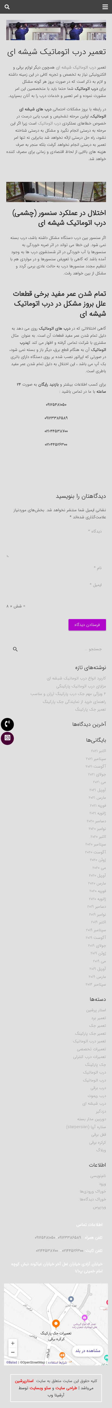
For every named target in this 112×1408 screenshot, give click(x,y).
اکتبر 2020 (98, 836)
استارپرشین (24, 1381)
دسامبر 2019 (96, 906)
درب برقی (98, 1088)
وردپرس (99, 1207)
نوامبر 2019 (97, 914)
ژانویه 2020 (97, 899)
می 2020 (99, 868)
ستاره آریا (56, 36)
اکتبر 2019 (98, 922)
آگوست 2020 (95, 852)
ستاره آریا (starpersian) (86, 1127)
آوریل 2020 (97, 875)
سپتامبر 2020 (95, 844)
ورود (102, 1184)
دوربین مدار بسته (91, 1119)
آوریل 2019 (97, 969)
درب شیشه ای (94, 1103)
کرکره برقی (97, 1142)
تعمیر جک (97, 1025)
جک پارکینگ (95, 1064)
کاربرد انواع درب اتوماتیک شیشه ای (76, 678)
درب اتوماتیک (49, 123)
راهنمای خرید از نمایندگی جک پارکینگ (74, 702)
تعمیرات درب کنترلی (89, 1057)
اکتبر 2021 (98, 751)
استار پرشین (96, 1010)
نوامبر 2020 (97, 829)
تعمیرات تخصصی (91, 1049)
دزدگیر (101, 1111)
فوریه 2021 (98, 805)
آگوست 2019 (96, 937)
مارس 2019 (97, 977)
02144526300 (72, 1250)
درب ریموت (97, 1096)
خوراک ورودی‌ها (93, 1191)
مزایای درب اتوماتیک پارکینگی (81, 686)
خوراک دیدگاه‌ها (93, 1199)
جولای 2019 (97, 945)
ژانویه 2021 (97, 813)
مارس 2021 (97, 797)
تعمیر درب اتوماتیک (89, 1041)
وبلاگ (101, 1150)
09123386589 (56, 198)
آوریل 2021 (97, 790)
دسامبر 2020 (96, 821)
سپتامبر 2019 (96, 930)
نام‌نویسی (98, 1176)
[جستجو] (7, 7)
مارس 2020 (97, 883)
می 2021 (99, 782)
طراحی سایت (66, 1388)
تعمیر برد (98, 1018)
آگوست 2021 (96, 766)
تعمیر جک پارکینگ (90, 709)
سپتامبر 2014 (96, 984)
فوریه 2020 (97, 891)
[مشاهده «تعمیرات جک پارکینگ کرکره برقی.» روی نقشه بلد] (56, 1324)
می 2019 (99, 961)
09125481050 (45, 1237)
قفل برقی (98, 1134)
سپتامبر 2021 (96, 759)
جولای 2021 (97, 774)
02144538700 (47, 1250)
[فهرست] (105, 7)
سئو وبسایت (40, 1388)
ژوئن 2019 (98, 953)
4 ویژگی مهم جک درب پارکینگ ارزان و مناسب (68, 694)
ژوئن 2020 (98, 860)
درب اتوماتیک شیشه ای (76, 67)
